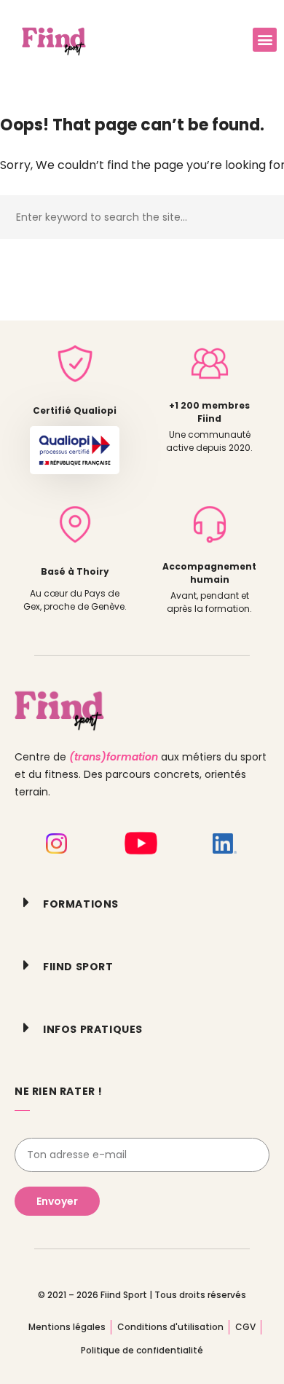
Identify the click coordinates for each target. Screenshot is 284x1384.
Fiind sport (78, 966)
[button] (265, 40)
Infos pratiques (93, 1029)
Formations (81, 904)
